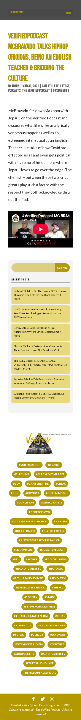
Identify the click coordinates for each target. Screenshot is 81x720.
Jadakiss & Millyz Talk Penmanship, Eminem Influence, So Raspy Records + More (39, 381)
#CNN (14, 493)
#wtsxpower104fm (29, 644)
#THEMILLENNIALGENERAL (31, 615)
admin (15, 86)
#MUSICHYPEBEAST (52, 549)
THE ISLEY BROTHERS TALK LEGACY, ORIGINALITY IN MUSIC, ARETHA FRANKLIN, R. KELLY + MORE (41, 364)
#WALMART (58, 634)
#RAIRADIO (56, 568)
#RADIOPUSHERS (55, 559)
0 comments (61, 90)
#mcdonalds (23, 549)
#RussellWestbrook (30, 587)
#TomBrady (22, 625)
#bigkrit (54, 464)
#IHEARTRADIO (25, 531)
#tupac (18, 634)
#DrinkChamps (51, 502)
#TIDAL (60, 615)
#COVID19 (32, 493)
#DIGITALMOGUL (57, 493)
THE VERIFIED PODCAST (36, 90)
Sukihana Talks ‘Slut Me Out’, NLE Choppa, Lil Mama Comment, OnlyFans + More (39, 395)
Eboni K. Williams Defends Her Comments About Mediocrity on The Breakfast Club (38, 348)
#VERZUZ (37, 634)
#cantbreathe (38, 483)
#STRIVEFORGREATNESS (39, 606)
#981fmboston (29, 464)
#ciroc (61, 483)
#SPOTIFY (30, 597)
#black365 (21, 474)
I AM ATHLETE (50, 86)
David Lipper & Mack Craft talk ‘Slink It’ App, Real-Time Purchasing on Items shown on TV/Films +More (38, 313)
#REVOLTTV (58, 578)
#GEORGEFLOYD (39, 512)
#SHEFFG (58, 587)
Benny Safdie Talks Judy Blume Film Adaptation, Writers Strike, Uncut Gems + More (37, 331)
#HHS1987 (60, 521)
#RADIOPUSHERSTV (28, 568)
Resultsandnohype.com (47, 705)
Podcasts (14, 90)
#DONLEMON (25, 502)
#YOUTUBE (57, 644)
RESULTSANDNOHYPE (39, 663)
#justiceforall (53, 531)
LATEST (64, 86)
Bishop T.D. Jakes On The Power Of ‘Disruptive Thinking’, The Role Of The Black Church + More (40, 294)
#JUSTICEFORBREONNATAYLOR (39, 540)
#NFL (16, 559)
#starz (49, 597)
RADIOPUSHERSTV (53, 653)
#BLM (16, 483)
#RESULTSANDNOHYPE (28, 578)
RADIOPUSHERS (23, 653)
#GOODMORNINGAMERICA (29, 521)
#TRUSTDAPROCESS (51, 625)
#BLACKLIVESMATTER (50, 474)
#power (31, 559)
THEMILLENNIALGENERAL (39, 672)
